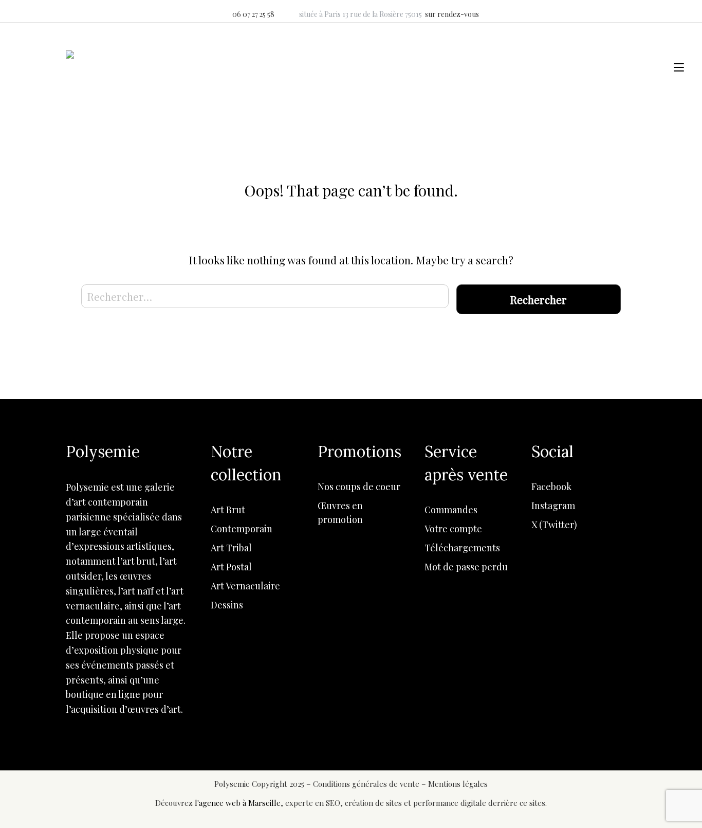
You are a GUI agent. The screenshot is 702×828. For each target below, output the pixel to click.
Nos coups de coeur (359, 486)
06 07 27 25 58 (253, 14)
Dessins (227, 605)
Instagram (553, 505)
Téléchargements (462, 548)
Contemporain (241, 529)
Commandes (450, 509)
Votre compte (453, 529)
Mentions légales (458, 784)
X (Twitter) (554, 524)
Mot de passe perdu (466, 567)
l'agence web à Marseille (238, 803)
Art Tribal (231, 548)
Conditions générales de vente (367, 784)
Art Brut (228, 509)
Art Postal (231, 567)
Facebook (551, 486)
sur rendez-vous (452, 14)
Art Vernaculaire (245, 586)
